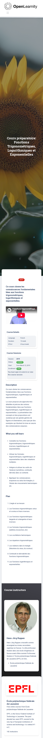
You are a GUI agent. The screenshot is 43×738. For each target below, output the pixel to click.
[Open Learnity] (20, 6)
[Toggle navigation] (7, 13)
